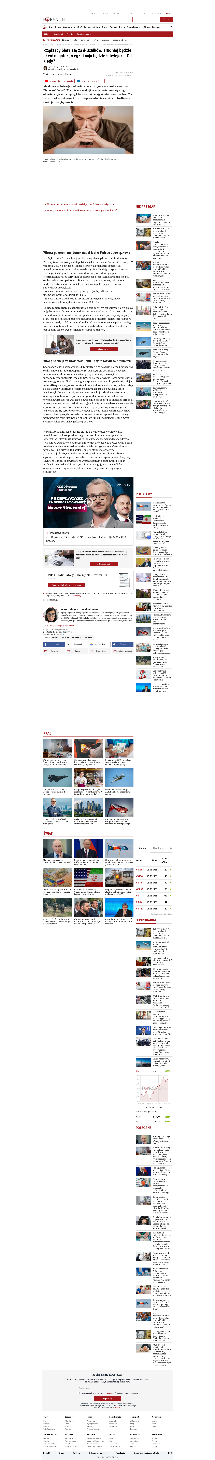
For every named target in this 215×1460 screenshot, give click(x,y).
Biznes (68, 1417)
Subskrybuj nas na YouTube (61, 81)
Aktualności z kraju (50, 1444)
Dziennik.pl (135, 1434)
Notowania (156, 1417)
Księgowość (113, 1444)
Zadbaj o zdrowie (120, 40)
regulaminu (108, 1393)
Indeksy (154, 1421)
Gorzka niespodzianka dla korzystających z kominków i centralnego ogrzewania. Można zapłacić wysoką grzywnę (87, 762)
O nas (61, 1453)
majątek (65, 638)
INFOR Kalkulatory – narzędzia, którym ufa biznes (77, 577)
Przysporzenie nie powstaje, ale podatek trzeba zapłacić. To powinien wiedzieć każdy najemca (57, 631)
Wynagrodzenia (92, 1424)
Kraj (46, 34)
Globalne (46, 1441)
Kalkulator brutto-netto (95, 1438)
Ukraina (46, 1424)
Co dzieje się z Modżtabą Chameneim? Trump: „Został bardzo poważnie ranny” (87, 892)
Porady (154, 1446)
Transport (134, 1417)
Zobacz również (103, 349)
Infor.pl (112, 1434)
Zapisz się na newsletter (92, 81)
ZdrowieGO (157, 1434)
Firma (67, 1424)
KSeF (67, 1426)
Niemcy (46, 1426)
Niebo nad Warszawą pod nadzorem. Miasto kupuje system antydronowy (85, 821)
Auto (132, 1444)
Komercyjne (113, 1426)
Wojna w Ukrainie (101, 40)
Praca (89, 1417)
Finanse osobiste (69, 40)
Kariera (89, 1426)
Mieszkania (113, 1424)
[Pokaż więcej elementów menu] (171, 27)
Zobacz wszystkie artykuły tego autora (58, 626)
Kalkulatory (91, 1434)
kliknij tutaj (118, 1407)
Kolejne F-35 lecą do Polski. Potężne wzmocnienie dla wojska (55, 791)
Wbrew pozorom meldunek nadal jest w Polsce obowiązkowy (81, 204)
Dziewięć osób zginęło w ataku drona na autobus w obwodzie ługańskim (57, 892)
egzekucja (76, 638)
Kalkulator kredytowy (94, 1446)
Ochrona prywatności (98, 1453)
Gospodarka (70, 1434)
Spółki (154, 1424)
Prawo (111, 1438)
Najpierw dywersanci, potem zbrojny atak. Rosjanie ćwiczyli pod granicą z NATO (119, 892)
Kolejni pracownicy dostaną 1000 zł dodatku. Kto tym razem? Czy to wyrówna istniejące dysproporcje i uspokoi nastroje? (103, 341)
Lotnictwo (133, 1429)
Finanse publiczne (71, 1441)
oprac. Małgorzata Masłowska (63, 68)
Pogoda (133, 1446)
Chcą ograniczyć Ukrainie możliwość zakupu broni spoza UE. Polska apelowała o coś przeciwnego (88, 921)
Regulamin (120, 1453)
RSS (170, 1453)
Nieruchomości (115, 1417)
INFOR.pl (93, 13)
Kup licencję (76, 596)
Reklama (76, 1453)
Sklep (170, 13)
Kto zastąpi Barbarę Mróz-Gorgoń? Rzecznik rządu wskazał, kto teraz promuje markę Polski (117, 821)
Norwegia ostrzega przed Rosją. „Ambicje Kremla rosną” (57, 861)
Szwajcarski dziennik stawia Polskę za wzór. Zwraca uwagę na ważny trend (56, 921)
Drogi (132, 1424)
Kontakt (46, 1453)
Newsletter (143, 13)
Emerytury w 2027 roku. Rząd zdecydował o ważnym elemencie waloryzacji (118, 762)
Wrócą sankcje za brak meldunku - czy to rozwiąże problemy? (82, 210)
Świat (45, 1417)
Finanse (68, 1429)
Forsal (45, 44)
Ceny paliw (85, 40)
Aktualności (58, 34)
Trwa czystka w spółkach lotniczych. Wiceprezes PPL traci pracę (55, 821)
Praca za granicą (93, 1429)
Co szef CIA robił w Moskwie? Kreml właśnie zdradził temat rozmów (118, 921)
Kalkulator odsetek (93, 1444)
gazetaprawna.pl (157, 13)
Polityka (70, 34)
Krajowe (46, 1438)
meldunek (89, 638)
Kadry (111, 1441)
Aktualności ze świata (51, 1446)
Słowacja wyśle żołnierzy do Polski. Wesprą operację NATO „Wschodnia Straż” (119, 862)
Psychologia (156, 1444)
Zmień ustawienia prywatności (146, 1453)
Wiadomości (134, 1438)
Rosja (45, 1421)
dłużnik (55, 638)
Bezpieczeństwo (84, 34)
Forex (154, 1426)
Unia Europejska (49, 1429)
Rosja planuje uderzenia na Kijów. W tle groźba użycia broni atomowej (86, 862)
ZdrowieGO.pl (131, 13)
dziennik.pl (105, 13)
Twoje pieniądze (71, 1446)
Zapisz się (107, 1398)
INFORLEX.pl (117, 13)
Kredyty (68, 1444)
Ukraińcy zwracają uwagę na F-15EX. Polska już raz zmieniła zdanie (119, 791)
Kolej (132, 1426)
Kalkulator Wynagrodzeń (95, 1441)
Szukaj (168, 19)
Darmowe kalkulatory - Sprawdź (66, 585)
